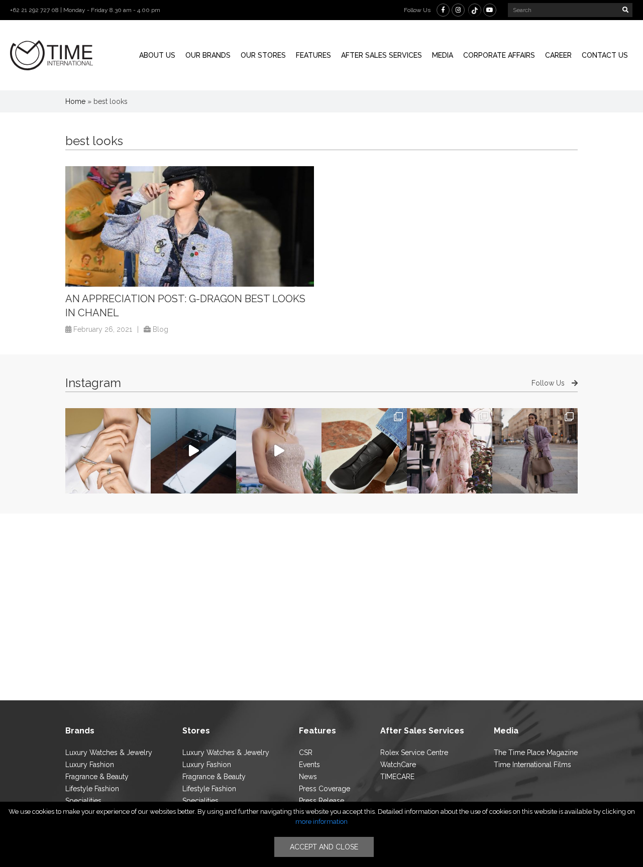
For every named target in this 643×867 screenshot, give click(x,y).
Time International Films (532, 765)
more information (321, 821)
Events (309, 765)
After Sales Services (381, 55)
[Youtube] (489, 10)
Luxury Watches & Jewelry (108, 753)
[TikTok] (474, 10)
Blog (160, 329)
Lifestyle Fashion (92, 789)
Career (558, 55)
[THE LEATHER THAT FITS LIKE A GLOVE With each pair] (364, 450)
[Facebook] (443, 10)
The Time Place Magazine (536, 753)
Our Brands (208, 55)
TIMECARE (397, 777)
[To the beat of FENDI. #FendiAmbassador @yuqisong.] (193, 450)
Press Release (321, 801)
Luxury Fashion (89, 765)
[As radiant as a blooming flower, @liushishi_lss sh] (449, 450)
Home (75, 101)
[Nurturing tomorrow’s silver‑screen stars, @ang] (279, 450)
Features (313, 55)
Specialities (83, 801)
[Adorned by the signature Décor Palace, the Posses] (108, 450)
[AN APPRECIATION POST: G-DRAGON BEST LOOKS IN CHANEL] (189, 226)
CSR (305, 753)
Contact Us (605, 55)
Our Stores (263, 55)
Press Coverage (324, 789)
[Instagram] (458, 10)
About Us (157, 55)
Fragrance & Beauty (97, 777)
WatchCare (398, 765)
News (308, 777)
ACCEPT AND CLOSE (324, 847)
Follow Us (549, 383)
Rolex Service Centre (414, 753)
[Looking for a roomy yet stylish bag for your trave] (535, 450)
